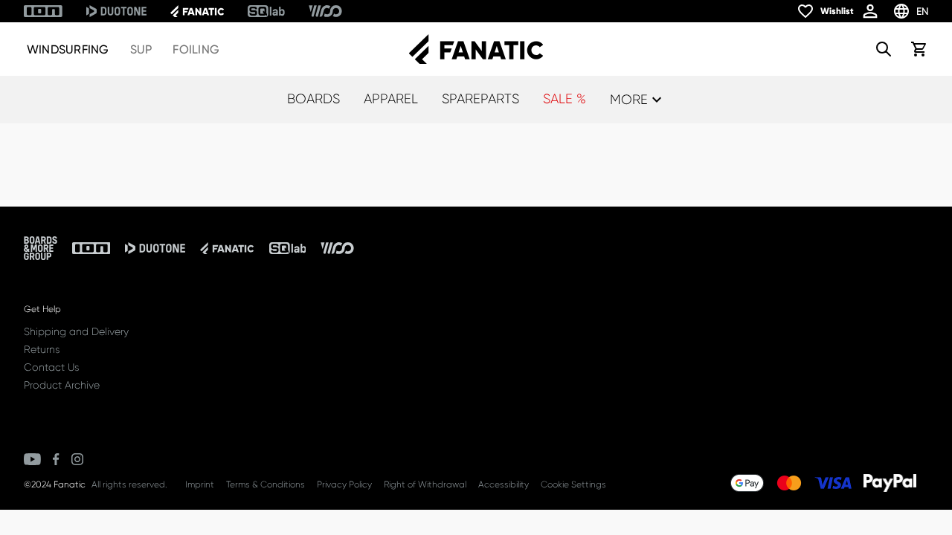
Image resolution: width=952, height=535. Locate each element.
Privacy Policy (344, 484)
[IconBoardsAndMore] (40, 248)
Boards (313, 98)
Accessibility (503, 484)
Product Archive (62, 385)
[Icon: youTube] (32, 459)
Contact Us (51, 367)
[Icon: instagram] (77, 459)
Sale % (564, 98)
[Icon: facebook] (56, 459)
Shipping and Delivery (76, 331)
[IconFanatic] (197, 11)
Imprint (199, 484)
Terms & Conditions (265, 484)
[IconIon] (43, 11)
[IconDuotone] (116, 11)
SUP (141, 49)
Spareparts (480, 98)
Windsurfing (68, 49)
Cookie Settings (573, 484)
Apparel (391, 98)
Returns (42, 349)
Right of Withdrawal (425, 484)
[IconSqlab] (266, 11)
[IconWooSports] (325, 11)
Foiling (196, 49)
